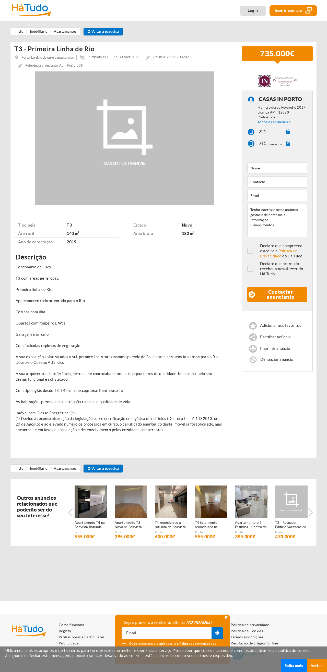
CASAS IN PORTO (280, 99)
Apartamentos (65, 468)
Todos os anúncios (273, 122)
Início (19, 468)
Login (253, 10)
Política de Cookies (247, 631)
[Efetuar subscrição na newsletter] (217, 633)
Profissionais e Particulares (82, 637)
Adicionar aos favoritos (280, 325)
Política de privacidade (250, 625)
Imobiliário (39, 468)
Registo (65, 631)
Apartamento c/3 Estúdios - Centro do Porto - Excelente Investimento (251, 525)
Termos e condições (247, 637)
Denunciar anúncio (276, 359)
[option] (91, 512)
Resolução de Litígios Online (254, 643)
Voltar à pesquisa (104, 31)
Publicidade (69, 643)
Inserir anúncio (289, 10)
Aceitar (317, 666)
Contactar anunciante (281, 294)
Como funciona (71, 625)
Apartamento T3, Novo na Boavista (128, 525)
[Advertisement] (280, 412)
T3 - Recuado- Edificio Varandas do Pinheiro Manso (290, 525)
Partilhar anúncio (275, 337)
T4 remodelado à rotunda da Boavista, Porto (171, 525)
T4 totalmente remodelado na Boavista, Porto (207, 525)
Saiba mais (294, 666)
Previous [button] (70, 512)
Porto (79, 532)
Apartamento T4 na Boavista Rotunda (90, 525)
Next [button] (310, 512)
